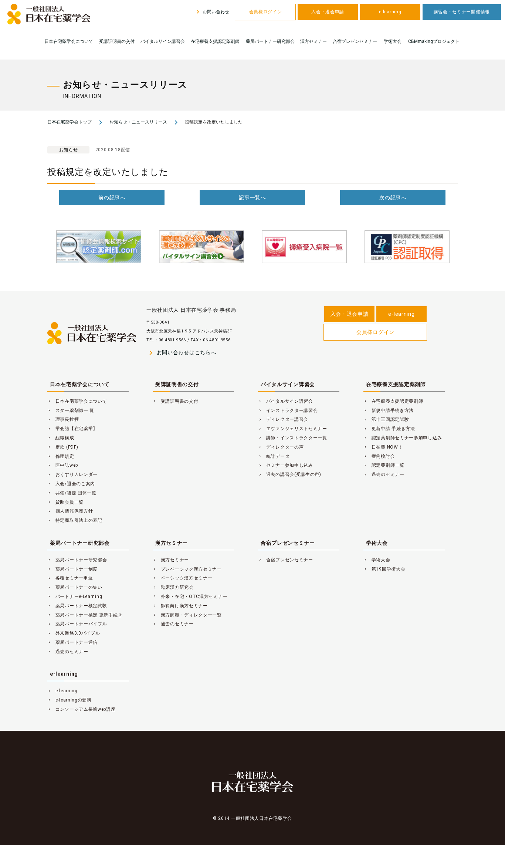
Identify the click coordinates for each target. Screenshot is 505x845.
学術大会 (392, 41)
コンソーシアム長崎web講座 (81, 709)
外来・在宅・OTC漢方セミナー (190, 596)
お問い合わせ (211, 11)
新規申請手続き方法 (388, 410)
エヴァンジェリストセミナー (292, 428)
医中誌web (62, 465)
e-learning (390, 11)
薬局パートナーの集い (74, 587)
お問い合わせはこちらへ (181, 352)
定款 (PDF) (62, 447)
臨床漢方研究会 (173, 587)
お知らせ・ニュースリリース (138, 122)
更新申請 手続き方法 (389, 428)
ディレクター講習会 (283, 419)
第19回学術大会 (384, 569)
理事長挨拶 (63, 419)
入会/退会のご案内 (71, 483)
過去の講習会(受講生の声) (289, 474)
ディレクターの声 (281, 447)
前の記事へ (112, 197)
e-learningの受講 (69, 700)
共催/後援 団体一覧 (71, 493)
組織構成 (60, 437)
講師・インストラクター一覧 (292, 437)
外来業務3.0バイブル (73, 633)
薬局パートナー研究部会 (270, 41)
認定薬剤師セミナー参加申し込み (402, 437)
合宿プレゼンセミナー (355, 41)
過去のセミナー (383, 474)
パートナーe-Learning (74, 596)
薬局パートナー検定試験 (77, 605)
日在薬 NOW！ (383, 447)
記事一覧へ (252, 197)
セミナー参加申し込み (285, 465)
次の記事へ (393, 197)
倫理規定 (60, 456)
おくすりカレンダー (72, 474)
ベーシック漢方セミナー (183, 578)
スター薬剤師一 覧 (70, 410)
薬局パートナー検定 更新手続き (84, 615)
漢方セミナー (313, 41)
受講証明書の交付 (117, 41)
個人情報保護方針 (70, 511)
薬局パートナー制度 (72, 569)
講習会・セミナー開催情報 (462, 11)
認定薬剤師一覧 (383, 465)
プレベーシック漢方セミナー (187, 569)
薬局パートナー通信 (72, 642)
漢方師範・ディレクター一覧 (187, 615)
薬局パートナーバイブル (77, 623)
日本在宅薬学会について (68, 41)
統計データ (273, 456)
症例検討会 (379, 456)
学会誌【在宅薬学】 (72, 428)
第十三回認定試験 (386, 419)
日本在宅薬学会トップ (69, 122)
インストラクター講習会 (288, 410)
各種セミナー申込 (70, 578)
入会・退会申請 (327, 11)
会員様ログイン (265, 11)
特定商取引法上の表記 (74, 520)
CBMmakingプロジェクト (434, 41)
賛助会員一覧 (65, 502)
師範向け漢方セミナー (180, 605)
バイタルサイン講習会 (162, 41)
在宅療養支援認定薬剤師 (215, 41)
